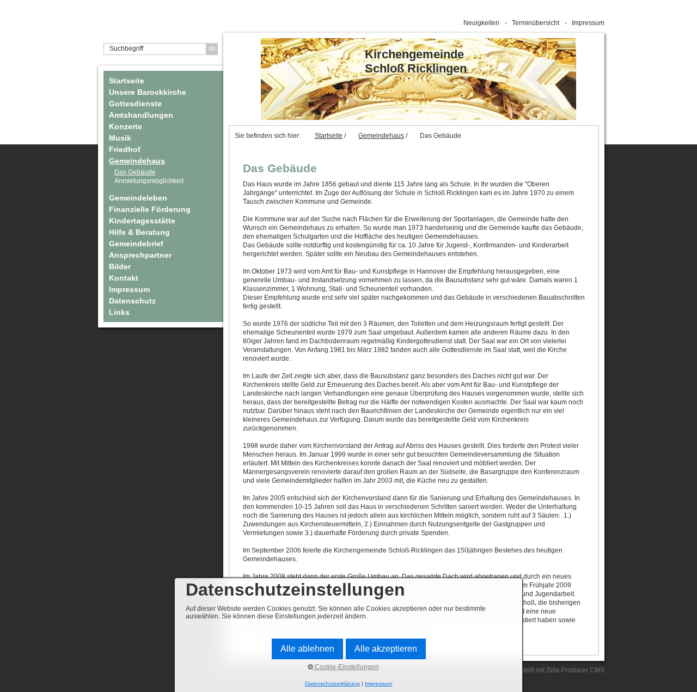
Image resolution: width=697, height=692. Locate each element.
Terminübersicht (535, 23)
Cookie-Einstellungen (346, 667)
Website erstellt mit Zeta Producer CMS (546, 670)
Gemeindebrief (136, 243)
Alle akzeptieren (385, 648)
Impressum (588, 23)
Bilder (120, 266)
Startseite (126, 80)
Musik (120, 137)
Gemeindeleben (138, 197)
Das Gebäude (135, 172)
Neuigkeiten (481, 23)
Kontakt (123, 278)
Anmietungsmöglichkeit (149, 181)
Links (119, 312)
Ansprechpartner (140, 255)
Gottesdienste (135, 103)
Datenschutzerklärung (332, 684)
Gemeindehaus (137, 160)
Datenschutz (132, 300)
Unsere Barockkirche (147, 92)
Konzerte (125, 126)
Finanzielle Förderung (150, 209)
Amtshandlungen (141, 115)
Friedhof (124, 149)
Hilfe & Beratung (139, 232)
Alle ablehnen (307, 648)
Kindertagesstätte (142, 220)
